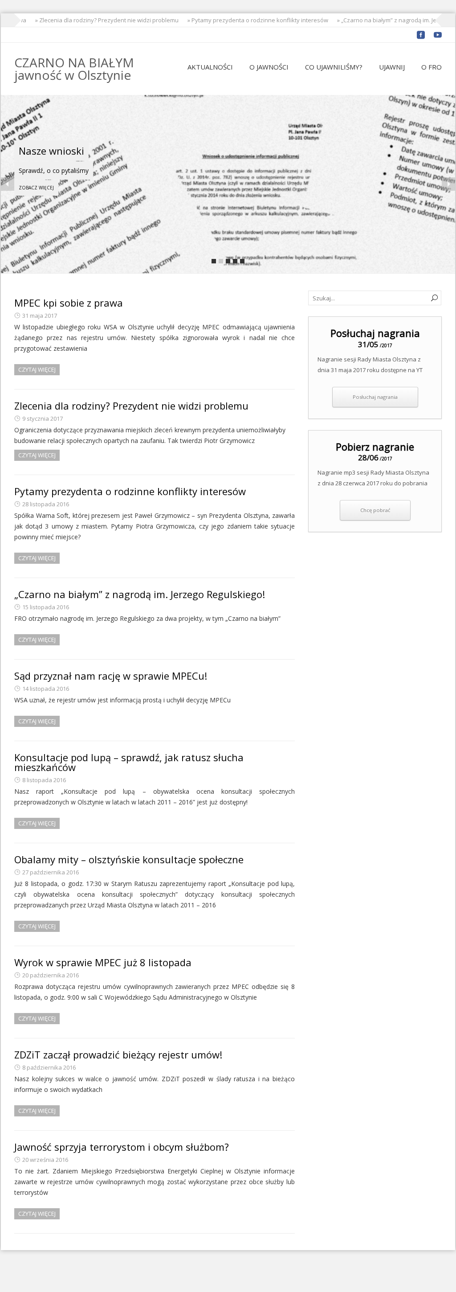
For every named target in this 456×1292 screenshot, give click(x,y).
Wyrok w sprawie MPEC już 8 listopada (102, 962)
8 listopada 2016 (44, 780)
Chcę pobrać (375, 510)
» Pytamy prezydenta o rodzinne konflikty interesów (249, 20)
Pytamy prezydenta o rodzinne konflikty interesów (130, 491)
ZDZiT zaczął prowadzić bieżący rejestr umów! (118, 1054)
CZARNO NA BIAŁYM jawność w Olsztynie (74, 68)
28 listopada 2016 (45, 504)
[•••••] (228, 184)
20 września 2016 (45, 1160)
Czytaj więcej (37, 369)
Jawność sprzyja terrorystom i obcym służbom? (121, 1146)
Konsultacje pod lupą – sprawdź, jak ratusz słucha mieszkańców (129, 762)
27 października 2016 (50, 872)
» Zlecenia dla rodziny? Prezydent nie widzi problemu (98, 20)
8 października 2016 (49, 1067)
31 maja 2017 (39, 316)
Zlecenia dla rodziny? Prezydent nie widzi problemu (131, 405)
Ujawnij (392, 66)
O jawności (269, 66)
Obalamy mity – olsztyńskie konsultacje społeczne (129, 859)
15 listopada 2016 (45, 607)
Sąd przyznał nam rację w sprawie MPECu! (110, 675)
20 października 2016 (50, 975)
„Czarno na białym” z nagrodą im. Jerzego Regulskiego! (139, 594)
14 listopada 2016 (45, 689)
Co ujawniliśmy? (333, 66)
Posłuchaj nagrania (375, 397)
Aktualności (210, 66)
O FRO (431, 66)
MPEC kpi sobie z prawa (68, 302)
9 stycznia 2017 (42, 418)
